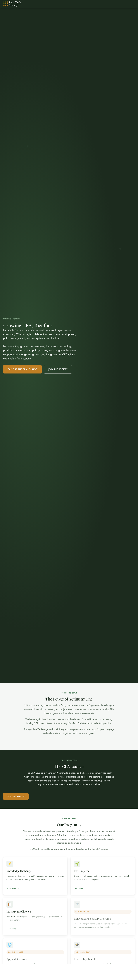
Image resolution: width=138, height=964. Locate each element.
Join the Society (58, 369)
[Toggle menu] (132, 4)
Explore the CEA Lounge (22, 369)
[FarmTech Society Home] (12, 4)
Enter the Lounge (16, 796)
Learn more (11, 888)
